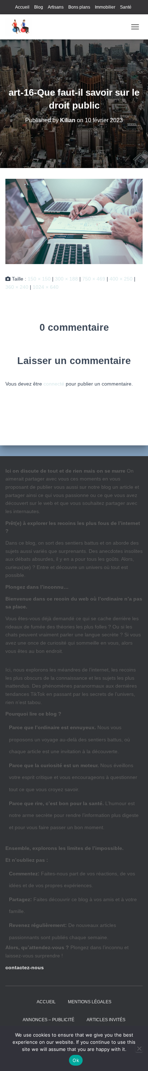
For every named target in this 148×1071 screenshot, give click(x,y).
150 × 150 (39, 279)
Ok (76, 1060)
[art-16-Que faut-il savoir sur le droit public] (74, 221)
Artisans (56, 7)
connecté (53, 384)
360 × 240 (16, 287)
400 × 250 (121, 279)
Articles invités (106, 1019)
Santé (125, 7)
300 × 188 (66, 279)
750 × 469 (93, 279)
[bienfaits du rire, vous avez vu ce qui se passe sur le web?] (21, 27)
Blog (38, 7)
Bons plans (79, 7)
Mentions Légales (89, 1001)
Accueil (22, 7)
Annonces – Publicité (48, 1019)
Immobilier (105, 7)
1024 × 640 (46, 287)
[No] (139, 1048)
